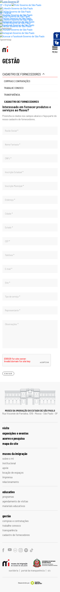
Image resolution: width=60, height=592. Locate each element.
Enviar (8, 373)
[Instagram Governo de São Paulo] (17, 32)
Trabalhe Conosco (14, 87)
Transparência (12, 94)
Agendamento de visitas (15, 501)
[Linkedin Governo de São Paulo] (16, 19)
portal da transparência (33, 570)
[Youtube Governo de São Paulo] (16, 29)
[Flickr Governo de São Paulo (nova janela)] (26, 4)
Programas (8, 496)
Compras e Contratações (17, 81)
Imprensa (7, 477)
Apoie (5, 468)
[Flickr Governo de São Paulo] (15, 16)
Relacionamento (10, 482)
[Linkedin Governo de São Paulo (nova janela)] (16, 8)
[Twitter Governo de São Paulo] (15, 26)
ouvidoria (14, 570)
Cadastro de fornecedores (21, 74)
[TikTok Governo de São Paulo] (15, 22)
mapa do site (10, 443)
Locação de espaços (13, 472)
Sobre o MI (8, 458)
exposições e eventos (15, 433)
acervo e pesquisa (13, 438)
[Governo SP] (9, 1)
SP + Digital (5, 4)
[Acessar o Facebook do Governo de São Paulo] (22, 36)
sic (49, 570)
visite (5, 428)
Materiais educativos (13, 506)
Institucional (9, 463)
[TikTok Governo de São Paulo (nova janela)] (15, 11)
